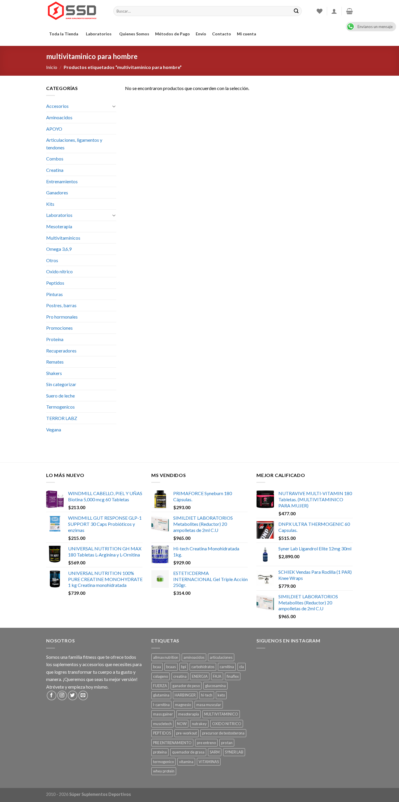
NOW (182, 723)
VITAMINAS (209, 761)
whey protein (163, 771)
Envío (201, 33)
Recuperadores (61, 350)
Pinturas (54, 294)
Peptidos (55, 283)
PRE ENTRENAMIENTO (172, 742)
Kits (50, 204)
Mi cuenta (246, 33)
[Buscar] (296, 11)
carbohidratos (202, 666)
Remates (55, 361)
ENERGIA (200, 676)
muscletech (162, 723)
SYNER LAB (234, 752)
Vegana (53, 429)
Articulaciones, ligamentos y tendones (74, 143)
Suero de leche (60, 395)
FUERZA (160, 685)
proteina (160, 752)
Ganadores (57, 192)
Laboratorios (99, 33)
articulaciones (221, 657)
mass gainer (163, 714)
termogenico (163, 761)
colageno (160, 676)
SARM (215, 752)
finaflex (233, 676)
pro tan (227, 742)
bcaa (157, 666)
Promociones (59, 328)
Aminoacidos (59, 117)
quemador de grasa (188, 752)
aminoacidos (193, 657)
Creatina (54, 170)
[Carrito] (349, 11)
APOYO (54, 129)
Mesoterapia (59, 226)
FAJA (217, 676)
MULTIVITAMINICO (221, 714)
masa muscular (208, 704)
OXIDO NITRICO (226, 723)
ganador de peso (186, 685)
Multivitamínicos (63, 238)
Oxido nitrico (59, 271)
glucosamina (215, 685)
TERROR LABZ (61, 418)
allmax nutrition (165, 657)
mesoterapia (188, 714)
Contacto (221, 33)
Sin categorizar (61, 384)
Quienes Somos (134, 33)
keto (221, 695)
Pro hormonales (62, 316)
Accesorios (57, 106)
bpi (183, 666)
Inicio (51, 67)
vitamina (186, 761)
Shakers (54, 373)
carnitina (227, 666)
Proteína (54, 339)
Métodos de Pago (172, 33)
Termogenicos (60, 406)
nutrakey (199, 723)
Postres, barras (61, 305)
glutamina (161, 695)
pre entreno (206, 742)
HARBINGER (185, 695)
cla (241, 666)
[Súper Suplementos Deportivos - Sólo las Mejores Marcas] (75, 11)
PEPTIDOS (162, 733)
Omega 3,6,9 (59, 249)
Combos (54, 158)
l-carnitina (161, 704)
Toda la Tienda (63, 33)
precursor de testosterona (223, 733)
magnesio (183, 704)
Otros (52, 260)
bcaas (171, 666)
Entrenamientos (62, 181)
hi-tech (206, 695)
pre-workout (186, 733)
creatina (180, 676)
